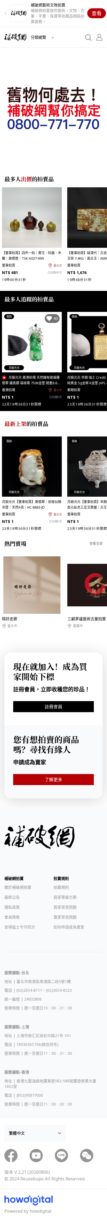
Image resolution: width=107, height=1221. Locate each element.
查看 (97, 13)
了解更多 (53, 780)
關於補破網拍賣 (17, 887)
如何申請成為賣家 (69, 927)
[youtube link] (36, 1155)
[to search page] (88, 37)
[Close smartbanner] (5, 13)
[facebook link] (11, 1155)
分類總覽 (39, 37)
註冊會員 (53, 707)
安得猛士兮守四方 (19, 927)
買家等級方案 (65, 897)
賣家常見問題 (65, 917)
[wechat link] (86, 1155)
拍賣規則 (61, 887)
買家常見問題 (65, 907)
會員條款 (12, 917)
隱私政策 (12, 907)
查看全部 (96, 543)
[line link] (61, 1155)
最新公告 (12, 897)
